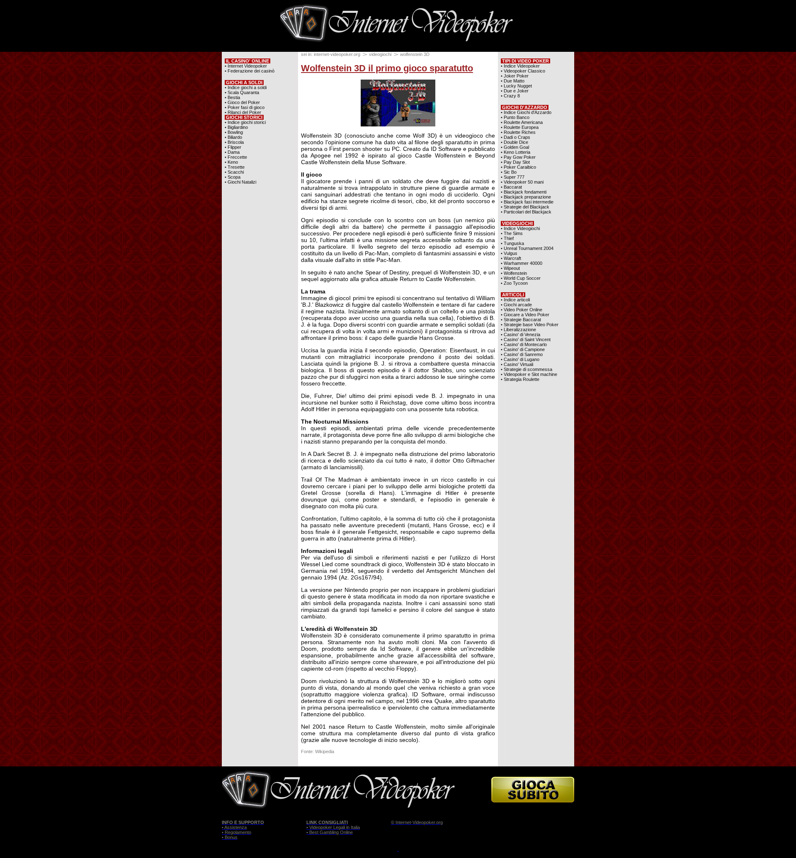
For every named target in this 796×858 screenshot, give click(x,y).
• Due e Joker (515, 90)
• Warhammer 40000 (521, 263)
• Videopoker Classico (523, 70)
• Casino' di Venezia (520, 334)
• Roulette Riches (518, 132)
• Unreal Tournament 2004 (527, 248)
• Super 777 (512, 177)
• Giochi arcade (516, 304)
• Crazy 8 (510, 95)
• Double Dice (514, 142)
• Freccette (236, 157)
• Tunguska (512, 243)
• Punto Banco (515, 117)
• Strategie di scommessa (526, 369)
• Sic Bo (509, 172)
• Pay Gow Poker (518, 157)
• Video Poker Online (521, 309)
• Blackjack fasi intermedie (527, 201)
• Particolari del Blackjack (526, 211)
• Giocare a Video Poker (525, 314)
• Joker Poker (515, 75)
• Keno (231, 162)
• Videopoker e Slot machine (529, 374)
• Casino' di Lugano (520, 359)
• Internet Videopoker (246, 65)
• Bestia (232, 97)
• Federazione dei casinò (249, 70)
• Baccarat (511, 186)
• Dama (232, 152)
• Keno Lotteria (515, 152)
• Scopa (232, 177)
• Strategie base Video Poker (529, 324)
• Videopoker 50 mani (522, 181)
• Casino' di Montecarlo (524, 344)
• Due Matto (512, 80)
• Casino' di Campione (523, 349)
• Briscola (234, 142)
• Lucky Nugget (516, 85)
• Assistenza (234, 827)
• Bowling (234, 132)
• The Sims (512, 233)
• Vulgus (509, 253)
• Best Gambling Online (329, 832)
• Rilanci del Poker (243, 112)
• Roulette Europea (520, 127)
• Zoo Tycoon (514, 283)
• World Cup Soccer (521, 278)
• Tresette (235, 167)
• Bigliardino (236, 127)
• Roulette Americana (522, 122)
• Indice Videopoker (520, 65)
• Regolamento (236, 832)
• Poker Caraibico (518, 167)
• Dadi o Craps (515, 137)
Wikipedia (324, 751)
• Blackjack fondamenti (523, 191)
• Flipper (233, 147)
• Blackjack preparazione (526, 196)
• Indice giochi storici (245, 122)
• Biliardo (233, 137)
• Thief (507, 238)
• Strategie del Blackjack (525, 206)
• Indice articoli (515, 299)
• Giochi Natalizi (240, 181)
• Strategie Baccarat (521, 319)
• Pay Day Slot (515, 162)
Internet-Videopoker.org (419, 822)
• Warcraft (511, 258)
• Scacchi (234, 172)
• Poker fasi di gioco (245, 107)
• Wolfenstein (514, 273)
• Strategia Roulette (520, 379)
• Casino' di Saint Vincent (526, 339)
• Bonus (230, 837)
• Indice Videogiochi (520, 228)
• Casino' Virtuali (517, 364)
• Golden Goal (515, 147)
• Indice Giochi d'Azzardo (526, 112)
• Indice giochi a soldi (246, 87)
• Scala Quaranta (242, 92)
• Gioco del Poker (242, 102)
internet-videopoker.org (337, 54)
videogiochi (380, 54)
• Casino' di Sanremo (522, 354)
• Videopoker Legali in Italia (333, 827)
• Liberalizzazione (518, 329)
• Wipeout (510, 268)
